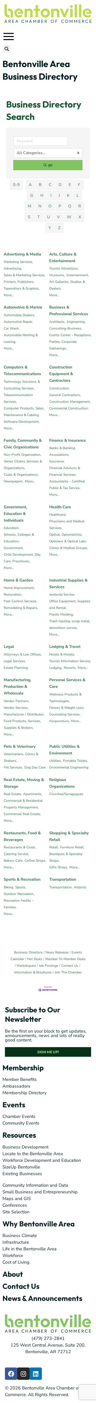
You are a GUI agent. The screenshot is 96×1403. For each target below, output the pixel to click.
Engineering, (76, 321)
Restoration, (13, 594)
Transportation (62, 879)
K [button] (68, 195)
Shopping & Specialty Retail (69, 836)
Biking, (9, 887)
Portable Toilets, (75, 760)
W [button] (69, 217)
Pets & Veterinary (19, 746)
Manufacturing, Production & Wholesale (17, 686)
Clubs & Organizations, (21, 474)
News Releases (57, 952)
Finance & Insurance (67, 440)
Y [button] (49, 228)
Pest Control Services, (20, 601)
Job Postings (48, 965)
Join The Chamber (68, 972)
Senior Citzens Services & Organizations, (23, 464)
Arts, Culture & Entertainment (63, 258)
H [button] (41, 195)
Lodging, (55, 667)
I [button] (50, 195)
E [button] (70, 184)
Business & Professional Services (68, 311)
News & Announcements (42, 1298)
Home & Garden (18, 580)
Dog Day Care (35, 767)
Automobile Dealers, (19, 315)
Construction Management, (70, 401)
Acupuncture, (59, 721)
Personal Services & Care (67, 683)
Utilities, (55, 760)
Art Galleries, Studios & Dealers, (67, 285)
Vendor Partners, (16, 701)
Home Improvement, (19, 587)
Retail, (54, 847)
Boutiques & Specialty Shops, (65, 857)
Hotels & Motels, (62, 654)
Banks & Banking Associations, (62, 451)
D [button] (60, 184)
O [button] (49, 206)
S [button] (29, 217)
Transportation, (60, 887)
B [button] (40, 184)
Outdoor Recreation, (19, 894)
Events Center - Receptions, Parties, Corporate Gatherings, (70, 342)
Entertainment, (77, 275)
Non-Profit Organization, (22, 454)
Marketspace (26, 965)
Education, (11, 528)
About (12, 1274)
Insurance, (56, 461)
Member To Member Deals (65, 959)
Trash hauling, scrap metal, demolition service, (69, 624)
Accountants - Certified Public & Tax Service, (67, 484)
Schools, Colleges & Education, (19, 538)
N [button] (39, 206)
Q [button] (69, 206)
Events (13, 1104)
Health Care (60, 507)
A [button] (30, 184)
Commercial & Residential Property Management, (23, 804)
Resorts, (70, 667)
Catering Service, (16, 854)
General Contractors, (65, 395)
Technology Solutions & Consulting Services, (22, 385)
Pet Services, (13, 767)
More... (9, 295)
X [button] (80, 217)
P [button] (60, 206)
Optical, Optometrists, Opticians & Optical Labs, (68, 538)
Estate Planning (16, 667)
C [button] (50, 184)
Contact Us (69, 965)
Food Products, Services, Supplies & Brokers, (22, 724)
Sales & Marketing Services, (24, 275)
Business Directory (28, 952)
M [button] (29, 206)
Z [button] (59, 228)
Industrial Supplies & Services (68, 584)
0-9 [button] (16, 184)
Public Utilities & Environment (64, 750)
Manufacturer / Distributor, (24, 714)
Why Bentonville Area (38, 1223)
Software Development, (22, 421)
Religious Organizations (62, 783)
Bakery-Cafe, (13, 860)
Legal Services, (15, 661)
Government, (13, 548)
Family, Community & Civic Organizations (23, 444)
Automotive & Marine (23, 307)
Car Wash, (11, 328)
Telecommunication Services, (18, 398)
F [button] (79, 184)
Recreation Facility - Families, (18, 904)
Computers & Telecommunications (22, 370)
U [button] (48, 217)
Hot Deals (34, 959)
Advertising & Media (22, 254)
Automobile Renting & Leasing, (21, 338)
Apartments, (32, 794)
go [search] (50, 165)
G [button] (31, 195)
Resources (19, 1135)
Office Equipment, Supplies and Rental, (69, 604)
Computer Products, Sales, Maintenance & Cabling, (24, 411)
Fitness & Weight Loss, (66, 707)
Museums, (57, 275)
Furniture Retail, (72, 847)
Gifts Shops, (58, 867)
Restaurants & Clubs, (20, 847)
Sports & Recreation (22, 879)
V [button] (58, 217)
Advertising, (13, 268)
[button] (6, 49)
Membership (23, 1067)
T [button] (38, 217)
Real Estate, (13, 794)
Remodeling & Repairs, (21, 607)
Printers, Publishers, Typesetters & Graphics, (22, 285)
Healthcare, (57, 514)
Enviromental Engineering (68, 767)
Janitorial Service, (62, 594)
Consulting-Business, (65, 328)
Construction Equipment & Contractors (61, 373)
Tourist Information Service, (70, 661)
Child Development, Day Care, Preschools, (22, 558)
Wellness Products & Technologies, (65, 697)
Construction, (59, 388)
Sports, (20, 887)
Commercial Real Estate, (22, 814)
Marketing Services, (18, 261)
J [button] (59, 195)
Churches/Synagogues (66, 794)
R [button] (79, 206)
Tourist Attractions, (64, 268)
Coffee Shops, (35, 860)
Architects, (57, 321)
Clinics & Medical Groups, (68, 548)
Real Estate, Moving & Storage (24, 783)
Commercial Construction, (69, 408)
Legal (9, 646)
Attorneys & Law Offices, (23, 654)
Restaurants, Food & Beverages (22, 836)
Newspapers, (13, 481)
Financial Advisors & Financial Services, (64, 471)
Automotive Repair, (18, 321)
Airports (80, 887)
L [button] (78, 195)
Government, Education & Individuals (15, 513)
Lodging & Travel (64, 646)
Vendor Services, (16, 707)
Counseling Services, (64, 714)
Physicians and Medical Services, (66, 524)
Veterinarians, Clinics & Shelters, (21, 757)
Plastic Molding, (61, 614)
